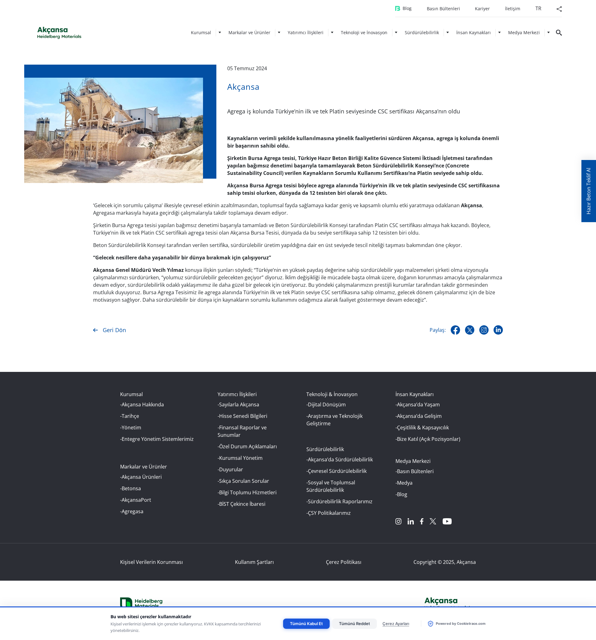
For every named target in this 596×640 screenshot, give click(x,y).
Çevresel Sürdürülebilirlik (337, 471)
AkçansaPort (136, 499)
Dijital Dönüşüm (327, 404)
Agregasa (132, 511)
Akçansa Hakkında (143, 404)
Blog (407, 8)
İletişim (512, 8)
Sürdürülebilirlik (422, 32)
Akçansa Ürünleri (142, 476)
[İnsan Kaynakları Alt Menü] (499, 32)
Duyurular (231, 469)
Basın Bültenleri (443, 8)
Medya (405, 482)
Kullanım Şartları (254, 562)
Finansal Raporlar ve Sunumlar (242, 431)
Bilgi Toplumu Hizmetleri (248, 492)
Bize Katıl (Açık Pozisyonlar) (428, 439)
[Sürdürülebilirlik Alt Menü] (447, 32)
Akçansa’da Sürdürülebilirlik (340, 459)
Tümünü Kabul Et (306, 623)
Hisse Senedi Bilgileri (243, 416)
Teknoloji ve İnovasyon (364, 32)
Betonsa (131, 488)
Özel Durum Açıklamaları (248, 446)
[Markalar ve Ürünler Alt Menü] (279, 32)
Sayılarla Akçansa (239, 404)
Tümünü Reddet (354, 623)
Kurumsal (201, 32)
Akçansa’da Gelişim (419, 416)
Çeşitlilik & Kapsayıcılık (423, 427)
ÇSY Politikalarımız (329, 513)
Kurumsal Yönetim (241, 458)
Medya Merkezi (524, 32)
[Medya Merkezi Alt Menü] (548, 32)
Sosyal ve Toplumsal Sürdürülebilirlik (330, 486)
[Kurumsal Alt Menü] (220, 32)
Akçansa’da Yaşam (418, 404)
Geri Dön (114, 330)
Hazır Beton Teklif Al (588, 191)
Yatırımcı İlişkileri (305, 32)
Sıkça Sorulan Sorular (244, 481)
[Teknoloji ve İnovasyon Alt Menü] (396, 32)
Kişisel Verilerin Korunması (151, 562)
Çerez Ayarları (395, 623)
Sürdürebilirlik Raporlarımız (340, 501)
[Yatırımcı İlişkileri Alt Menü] (332, 32)
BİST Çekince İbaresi (242, 504)
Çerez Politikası (343, 562)
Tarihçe (130, 416)
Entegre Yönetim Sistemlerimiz (158, 439)
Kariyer (482, 8)
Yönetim (131, 427)
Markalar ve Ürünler (249, 32)
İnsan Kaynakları (473, 32)
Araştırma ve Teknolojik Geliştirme (334, 420)
